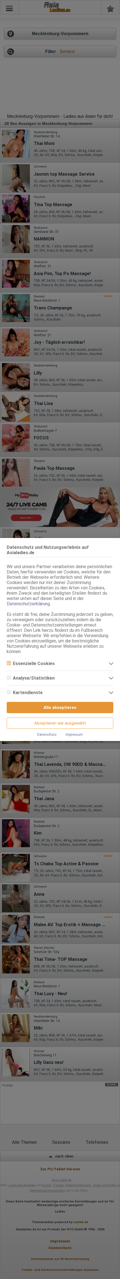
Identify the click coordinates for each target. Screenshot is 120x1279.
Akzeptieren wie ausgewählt (60, 723)
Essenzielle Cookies (34, 663)
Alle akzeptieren (60, 707)
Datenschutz (47, 735)
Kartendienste (28, 692)
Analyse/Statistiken (34, 678)
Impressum (74, 735)
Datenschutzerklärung (28, 603)
